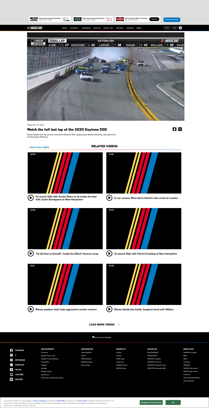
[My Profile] (180, 28)
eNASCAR (186, 365)
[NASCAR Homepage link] (104, 335)
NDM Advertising (86, 362)
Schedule (74, 28)
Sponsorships (85, 365)
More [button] (139, 28)
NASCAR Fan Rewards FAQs (156, 368)
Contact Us (44, 352)
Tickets (167, 28)
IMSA (185, 356)
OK (173, 402)
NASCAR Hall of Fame (190, 371)
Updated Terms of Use (48, 356)
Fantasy (120, 28)
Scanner (118, 356)
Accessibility (45, 362)
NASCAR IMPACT (153, 352)
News (64, 28)
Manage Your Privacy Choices (151, 402)
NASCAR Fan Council (154, 362)
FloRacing (186, 362)
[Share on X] (180, 129)
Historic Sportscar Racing (191, 378)
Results (154, 19)
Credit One (186, 374)
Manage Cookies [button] (46, 371)
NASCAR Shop (121, 368)
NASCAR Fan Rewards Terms (156, 365)
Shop (174, 28)
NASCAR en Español (190, 352)
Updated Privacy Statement (49, 359)
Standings (86, 28)
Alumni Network (188, 381)
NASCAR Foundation (154, 359)
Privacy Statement (40, 401)
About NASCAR (86, 352)
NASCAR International (190, 368)
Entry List (108, 28)
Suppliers (44, 365)
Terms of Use (82, 401)
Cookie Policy (61, 401)
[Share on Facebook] (174, 129)
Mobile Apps (120, 359)
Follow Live (120, 362)
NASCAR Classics (121, 365)
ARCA (185, 359)
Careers (83, 356)
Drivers (130, 28)
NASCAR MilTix (152, 356)
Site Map (44, 368)
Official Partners (86, 359)
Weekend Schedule (172, 19)
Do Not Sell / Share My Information (52, 378)
